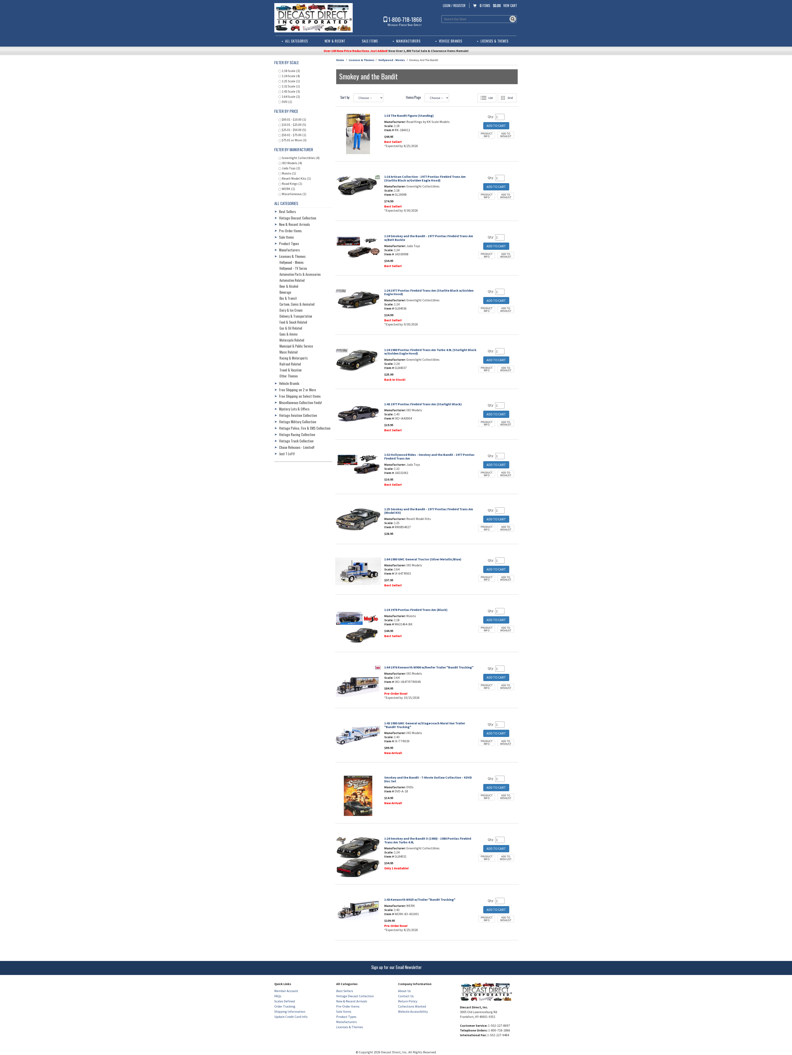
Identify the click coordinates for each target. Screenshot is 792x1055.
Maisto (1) (288, 173)
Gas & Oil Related (290, 328)
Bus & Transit (288, 298)
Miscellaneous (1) (293, 194)
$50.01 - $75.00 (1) (293, 135)
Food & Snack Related (293, 322)
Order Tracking (284, 1006)
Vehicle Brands (450, 41)
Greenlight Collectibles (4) (300, 158)
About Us (404, 991)
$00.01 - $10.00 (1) (293, 119)
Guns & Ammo (288, 334)
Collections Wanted (412, 1006)
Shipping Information (289, 1011)
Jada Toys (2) (290, 168)
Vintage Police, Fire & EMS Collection (304, 428)
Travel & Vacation (290, 370)
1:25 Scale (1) (290, 81)
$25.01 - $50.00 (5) (293, 130)
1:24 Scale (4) (290, 76)
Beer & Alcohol (288, 286)
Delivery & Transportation (295, 316)
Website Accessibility (413, 1011)
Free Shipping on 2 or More (297, 389)
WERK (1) (288, 189)
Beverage (285, 292)
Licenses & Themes (494, 41)
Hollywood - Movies (391, 60)
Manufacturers (408, 41)
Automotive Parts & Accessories (300, 274)
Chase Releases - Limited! (296, 447)
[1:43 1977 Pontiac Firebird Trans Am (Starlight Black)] (358, 413)
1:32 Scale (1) (290, 86)
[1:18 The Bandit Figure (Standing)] (358, 134)
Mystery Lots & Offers (294, 408)
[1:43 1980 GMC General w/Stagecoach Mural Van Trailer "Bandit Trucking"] (358, 734)
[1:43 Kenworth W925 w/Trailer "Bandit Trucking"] (358, 909)
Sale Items (370, 41)
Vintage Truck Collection (296, 440)
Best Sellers (287, 211)
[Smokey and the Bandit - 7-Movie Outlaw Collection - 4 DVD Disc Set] (358, 796)
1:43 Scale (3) (290, 91)
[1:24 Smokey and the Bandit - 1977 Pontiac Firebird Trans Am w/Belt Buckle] (358, 247)
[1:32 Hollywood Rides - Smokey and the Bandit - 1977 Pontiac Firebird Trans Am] (358, 464)
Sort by (344, 97)
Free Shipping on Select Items (300, 396)
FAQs (277, 996)
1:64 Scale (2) (290, 96)
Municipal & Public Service (296, 346)
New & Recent (335, 41)
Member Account (286, 991)
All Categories (296, 41)
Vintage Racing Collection (297, 434)
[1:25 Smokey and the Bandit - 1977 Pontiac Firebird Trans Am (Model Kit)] (358, 519)
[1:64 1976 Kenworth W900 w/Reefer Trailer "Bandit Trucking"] (358, 681)
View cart (510, 5)
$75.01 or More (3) (293, 140)
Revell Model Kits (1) (296, 178)
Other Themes (288, 376)
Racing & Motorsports (293, 358)
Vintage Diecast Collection (297, 217)
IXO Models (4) (291, 163)
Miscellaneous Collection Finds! (300, 402)
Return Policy (407, 1001)
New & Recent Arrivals (294, 224)
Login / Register (454, 5)
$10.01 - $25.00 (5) (293, 125)
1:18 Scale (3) (290, 71)
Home (340, 60)
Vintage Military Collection (297, 421)
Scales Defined (284, 1001)
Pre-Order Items (290, 230)
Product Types (289, 243)
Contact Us (406, 996)
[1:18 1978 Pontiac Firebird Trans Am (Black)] (358, 626)
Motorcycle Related (291, 340)
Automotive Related (292, 280)
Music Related (288, 352)
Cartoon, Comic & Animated (297, 304)
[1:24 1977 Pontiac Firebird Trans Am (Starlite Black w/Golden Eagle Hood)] (358, 299)
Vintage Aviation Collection (298, 415)
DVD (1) (286, 102)
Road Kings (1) (291, 184)
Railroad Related (290, 364)
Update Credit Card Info (291, 1017)
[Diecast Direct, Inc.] (313, 17)
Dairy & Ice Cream (291, 310)
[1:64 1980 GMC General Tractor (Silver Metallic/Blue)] (358, 571)
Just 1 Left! (287, 453)
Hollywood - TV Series (293, 268)
